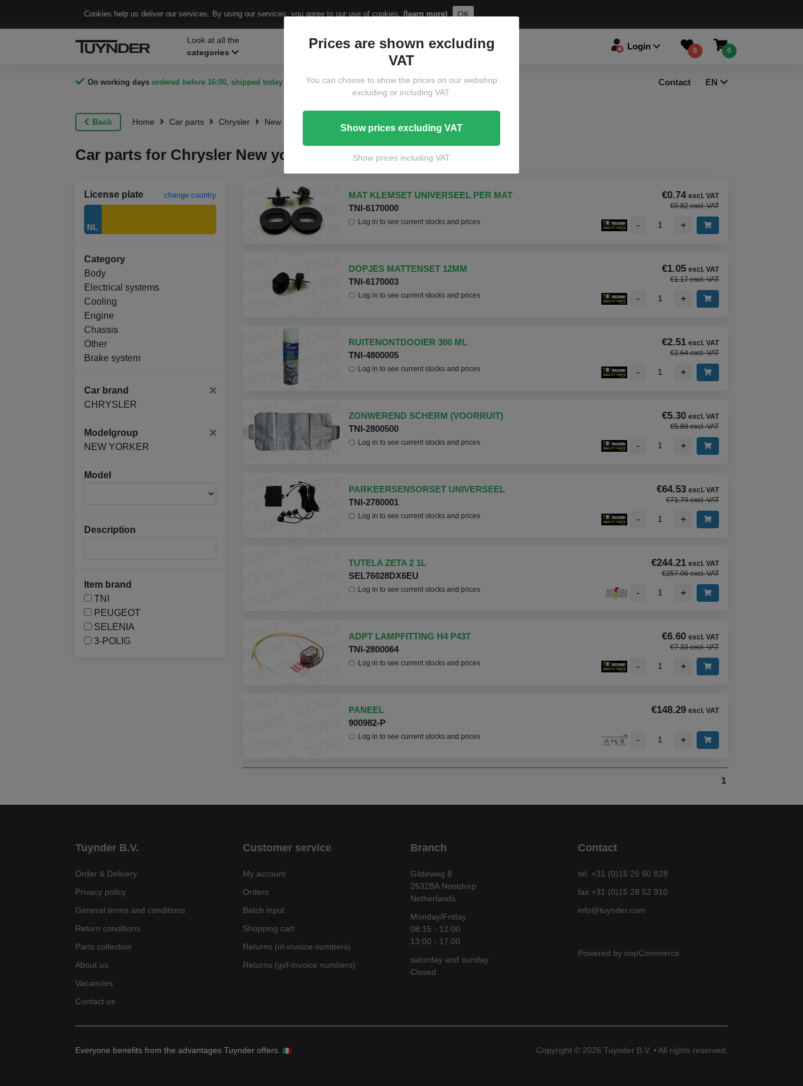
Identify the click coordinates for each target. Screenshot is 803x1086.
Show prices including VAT (401, 157)
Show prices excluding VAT (401, 128)
